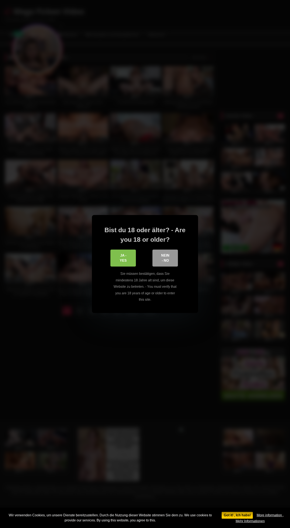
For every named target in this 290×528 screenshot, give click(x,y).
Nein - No (165, 258)
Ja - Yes (123, 258)
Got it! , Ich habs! (237, 515)
